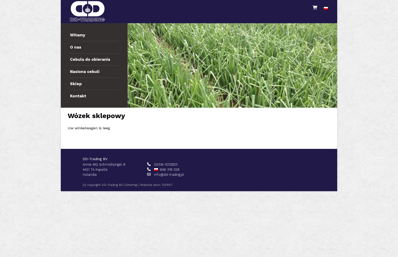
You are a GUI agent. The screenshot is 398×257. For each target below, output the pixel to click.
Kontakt (78, 96)
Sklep (76, 83)
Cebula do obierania (90, 59)
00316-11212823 (166, 164)
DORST (167, 185)
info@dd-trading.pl (169, 175)
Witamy (77, 35)
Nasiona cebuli (85, 71)
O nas (75, 47)
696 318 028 (169, 169)
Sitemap (131, 185)
